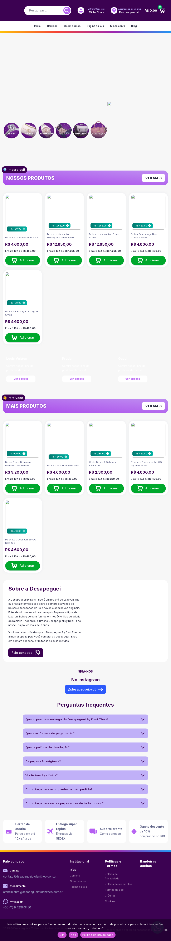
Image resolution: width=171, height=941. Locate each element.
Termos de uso (114, 889)
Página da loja (95, 26)
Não (73, 934)
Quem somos (72, 26)
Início (37, 26)
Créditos (110, 895)
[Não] (166, 930)
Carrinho (52, 26)
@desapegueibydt (82, 689)
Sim (62, 934)
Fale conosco (21, 653)
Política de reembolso (118, 884)
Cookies (110, 901)
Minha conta (117, 26)
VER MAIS (153, 178)
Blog (134, 26)
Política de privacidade (97, 934)
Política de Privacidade (112, 876)
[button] (22, 260)
